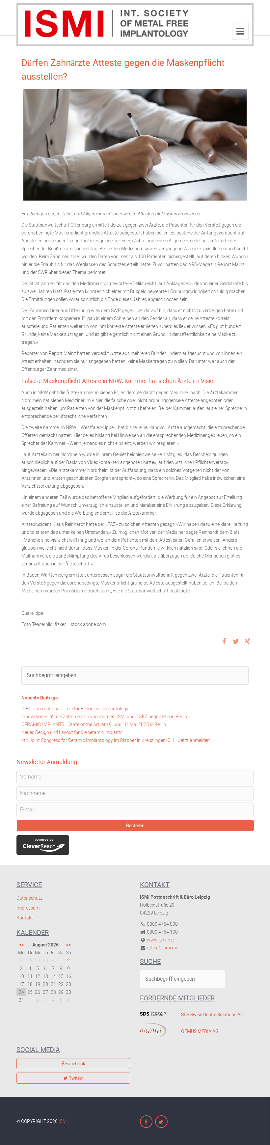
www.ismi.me (160, 939)
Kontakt (24, 917)
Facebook (74, 1063)
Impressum (28, 908)
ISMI (63, 1121)
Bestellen (135, 825)
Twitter (75, 1078)
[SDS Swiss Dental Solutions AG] (155, 1013)
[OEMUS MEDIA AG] (155, 1030)
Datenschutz (29, 898)
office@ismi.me (162, 947)
